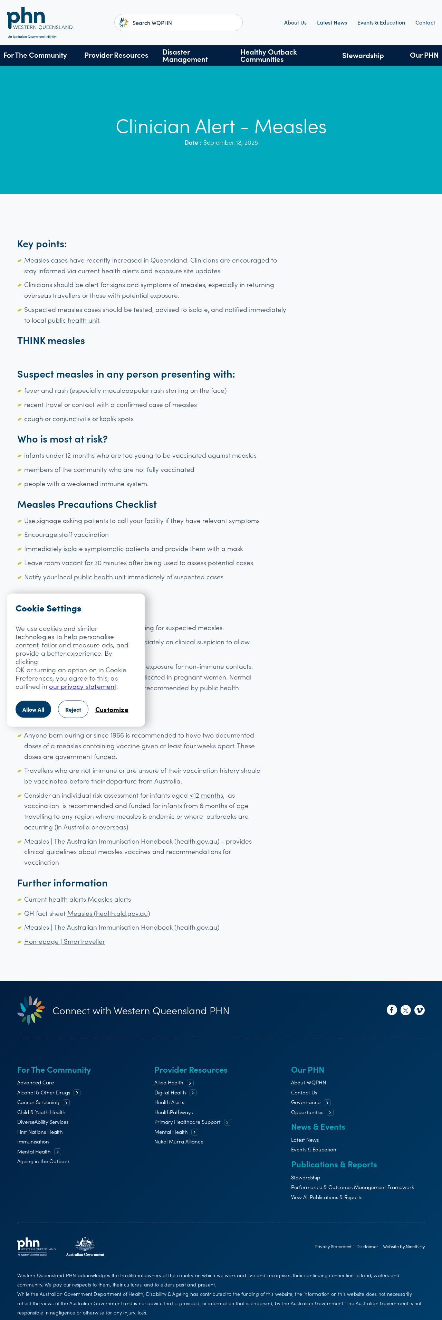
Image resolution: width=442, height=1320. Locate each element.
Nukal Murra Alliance (178, 1141)
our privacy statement (82, 685)
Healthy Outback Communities (268, 55)
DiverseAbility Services (42, 1121)
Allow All (33, 709)
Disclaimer (367, 1246)
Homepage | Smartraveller (64, 941)
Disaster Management (185, 55)
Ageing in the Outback (43, 1161)
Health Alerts (169, 1101)
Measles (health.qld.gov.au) (108, 913)
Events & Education (381, 22)
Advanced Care (35, 1082)
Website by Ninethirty (404, 1246)
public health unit (73, 319)
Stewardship (363, 55)
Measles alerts (109, 898)
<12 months (205, 794)
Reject (73, 709)
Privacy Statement (333, 1246)
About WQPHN (308, 1082)
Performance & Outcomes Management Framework (352, 1186)
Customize (111, 708)
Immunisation (33, 1141)
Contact (425, 22)
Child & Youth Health (41, 1111)
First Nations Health (40, 1131)
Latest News (332, 22)
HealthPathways (173, 1111)
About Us (295, 22)
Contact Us (304, 1092)
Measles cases (46, 259)
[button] (35, 55)
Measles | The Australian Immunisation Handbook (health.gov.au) (121, 840)
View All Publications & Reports (326, 1196)
